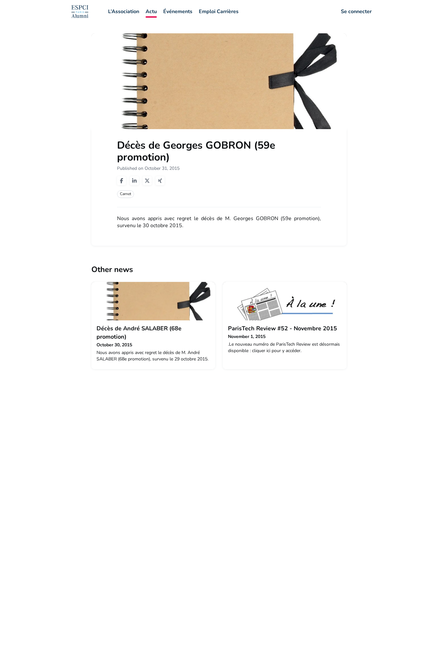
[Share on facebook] (121, 180)
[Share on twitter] (147, 180)
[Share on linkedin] (134, 180)
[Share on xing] (160, 180)
